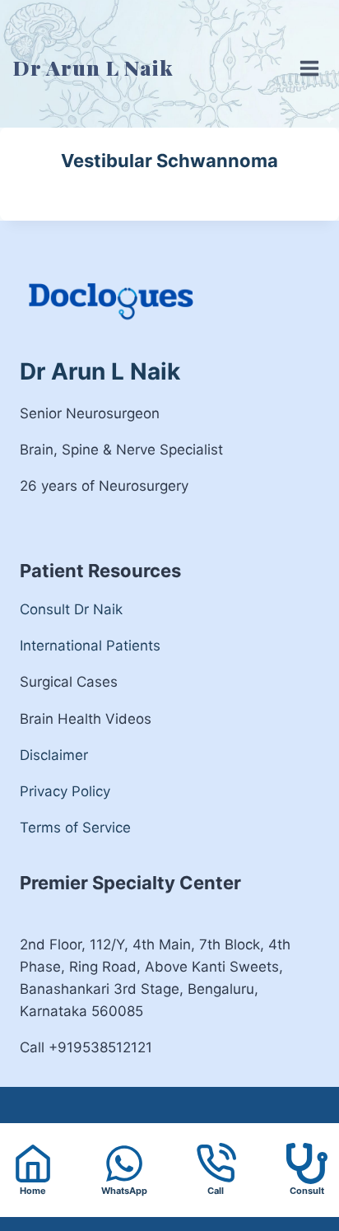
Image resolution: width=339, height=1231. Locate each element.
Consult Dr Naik (71, 609)
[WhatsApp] (123, 1170)
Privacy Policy (65, 791)
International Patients (90, 645)
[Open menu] (305, 56)
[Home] (32, 1163)
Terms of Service (75, 827)
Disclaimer (54, 755)
